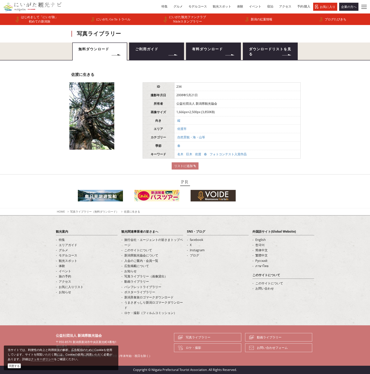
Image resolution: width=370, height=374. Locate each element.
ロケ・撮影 (193, 348)
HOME (61, 211)
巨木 (189, 154)
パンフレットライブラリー (142, 287)
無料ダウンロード (93, 49)
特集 (62, 240)
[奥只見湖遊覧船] (100, 197)
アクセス (65, 281)
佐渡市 (182, 129)
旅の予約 (65, 276)
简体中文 (261, 250)
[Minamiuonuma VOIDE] (213, 197)
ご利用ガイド (146, 49)
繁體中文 (261, 255)
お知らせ (65, 292)
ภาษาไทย (261, 266)
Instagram (197, 250)
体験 (62, 266)
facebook (196, 240)
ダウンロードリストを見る (270, 51)
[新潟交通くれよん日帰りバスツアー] (156, 197)
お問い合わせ (264, 288)
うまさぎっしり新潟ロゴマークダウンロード (153, 305)
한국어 (260, 245)
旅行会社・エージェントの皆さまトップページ (153, 242)
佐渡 (198, 154)
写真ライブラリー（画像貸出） (145, 276)
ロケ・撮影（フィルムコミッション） (150, 313)
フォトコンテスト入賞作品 (228, 154)
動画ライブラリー (136, 281)
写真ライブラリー (198, 337)
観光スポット (68, 261)
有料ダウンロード (207, 49)
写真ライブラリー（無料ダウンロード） (94, 211)
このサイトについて (138, 250)
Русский (261, 261)
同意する (14, 366)
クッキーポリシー (42, 359)
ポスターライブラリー (139, 292)
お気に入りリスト (71, 287)
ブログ (194, 255)
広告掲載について (136, 266)
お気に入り (327, 7)
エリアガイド (68, 245)
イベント (65, 271)
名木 (180, 154)
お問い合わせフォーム (272, 348)
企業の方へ (349, 7)
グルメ (63, 250)
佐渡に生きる (132, 211)
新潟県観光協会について (141, 255)
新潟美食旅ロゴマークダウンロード (149, 297)
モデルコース (68, 255)
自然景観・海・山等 (191, 137)
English (260, 240)
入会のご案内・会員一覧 (141, 261)
